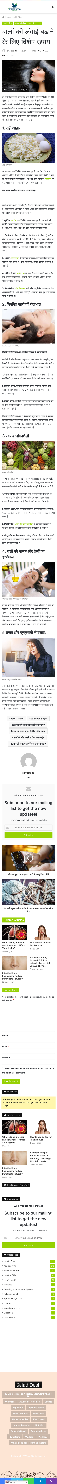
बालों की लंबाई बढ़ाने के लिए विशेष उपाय (28, 731)
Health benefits (20, 1413)
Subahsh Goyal (18, 1431)
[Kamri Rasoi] (14, 6)
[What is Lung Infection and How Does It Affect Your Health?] (14, 932)
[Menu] (3, 8)
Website (6, 1057)
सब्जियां (48, 179)
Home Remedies (34, 23)
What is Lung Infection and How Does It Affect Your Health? (13, 945)
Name (5, 1035)
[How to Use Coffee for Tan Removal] (42, 932)
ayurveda (9, 1401)
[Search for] (53, 8)
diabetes (8, 1284)
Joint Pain (8, 1303)
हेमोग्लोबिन (15, 258)
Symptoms (15, 1437)
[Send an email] (16, 51)
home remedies (20, 1419)
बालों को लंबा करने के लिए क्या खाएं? (29, 737)
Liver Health (9, 1317)
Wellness (43, 1437)
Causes (48, 1401)
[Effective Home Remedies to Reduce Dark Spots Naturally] (14, 963)
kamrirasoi (10, 51)
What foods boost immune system (28, 1442)
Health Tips (17, 17)
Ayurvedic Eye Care (13, 1299)
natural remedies (21, 1425)
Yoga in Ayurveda (12, 1308)
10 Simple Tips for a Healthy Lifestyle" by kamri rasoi (28, 1395)
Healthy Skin (10, 1275)
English (11, 1482)
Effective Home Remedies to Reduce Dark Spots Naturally (12, 976)
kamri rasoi (17, 718)
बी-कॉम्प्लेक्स (20, 288)
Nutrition (39, 1425)
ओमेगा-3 (20, 273)
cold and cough (11, 1294)
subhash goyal (39, 718)
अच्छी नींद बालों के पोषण (24, 524)
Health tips (38, 1413)
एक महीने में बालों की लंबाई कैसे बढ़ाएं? (29, 724)
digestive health (36, 1407)
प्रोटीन (14, 220)
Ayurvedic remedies (29, 1401)
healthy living (20, 23)
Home (7, 17)
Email (5, 1046)
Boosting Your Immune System (18, 1289)
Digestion (8, 1313)
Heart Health (10, 1280)
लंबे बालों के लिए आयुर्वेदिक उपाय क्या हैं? (29, 743)
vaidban (29, 1437)
